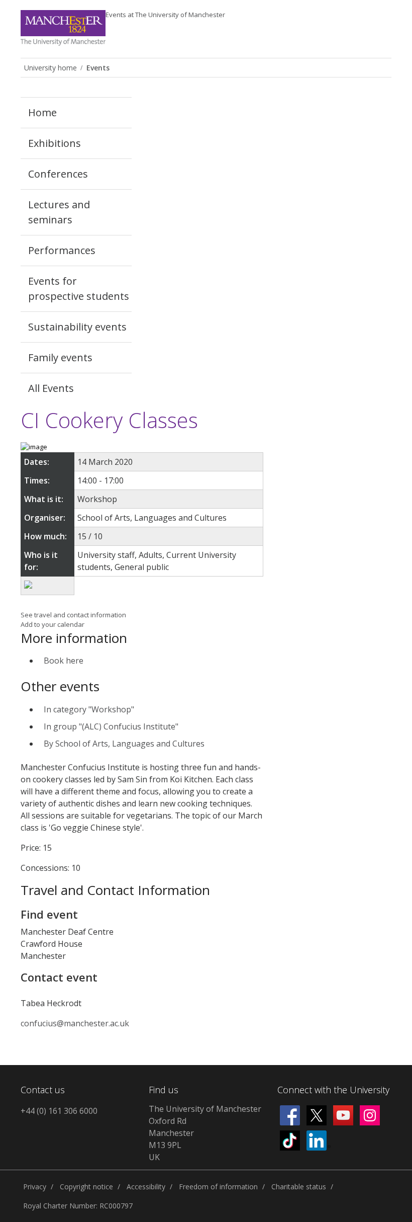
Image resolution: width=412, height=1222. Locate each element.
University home (50, 67)
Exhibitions (54, 143)
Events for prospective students (78, 288)
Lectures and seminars (59, 212)
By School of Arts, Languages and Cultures (124, 743)
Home (42, 112)
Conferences (58, 174)
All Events (51, 388)
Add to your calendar (52, 624)
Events (165, 14)
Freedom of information (218, 1186)
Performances (61, 250)
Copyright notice (86, 1186)
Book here (63, 660)
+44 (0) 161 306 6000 (59, 1110)
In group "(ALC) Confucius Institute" (111, 726)
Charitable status (298, 1186)
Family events (60, 357)
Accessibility (146, 1186)
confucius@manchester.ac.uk (75, 1023)
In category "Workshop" (89, 709)
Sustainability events (77, 327)
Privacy (34, 1186)
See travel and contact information (73, 614)
